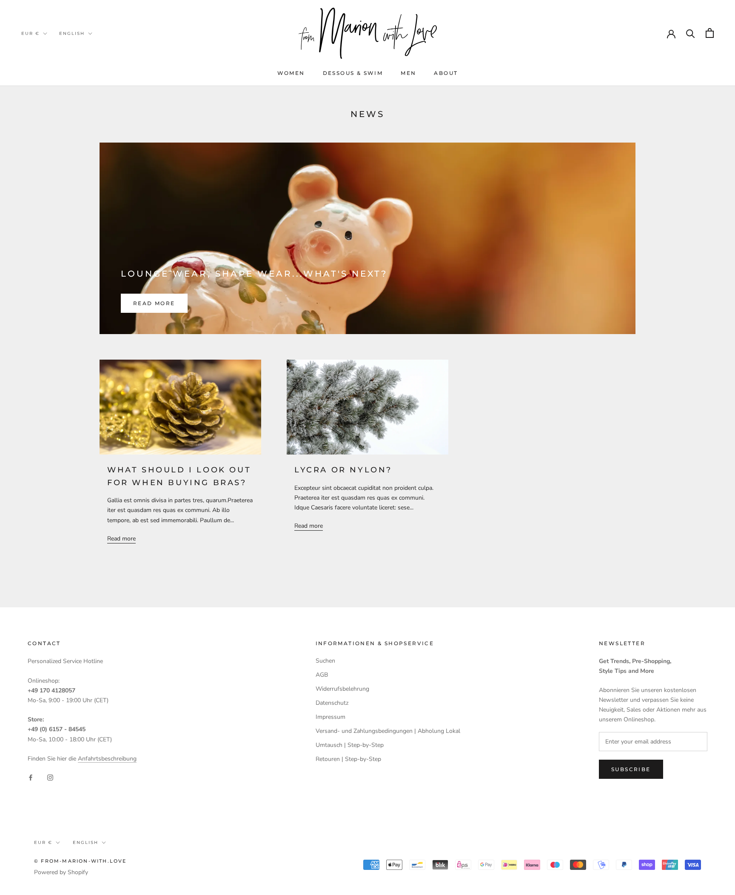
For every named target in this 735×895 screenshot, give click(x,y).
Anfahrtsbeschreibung (107, 759)
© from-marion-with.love (80, 861)
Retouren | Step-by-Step (348, 759)
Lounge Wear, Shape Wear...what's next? (254, 274)
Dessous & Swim (353, 73)
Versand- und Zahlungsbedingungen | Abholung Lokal (388, 731)
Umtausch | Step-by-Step (350, 745)
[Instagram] (50, 777)
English (72, 33)
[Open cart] (710, 33)
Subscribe (631, 769)
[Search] (690, 33)
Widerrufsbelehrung (342, 689)
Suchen (325, 661)
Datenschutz (332, 703)
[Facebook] (31, 777)
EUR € (30, 33)
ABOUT (446, 73)
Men (408, 73)
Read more (154, 303)
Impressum (330, 717)
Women (291, 73)
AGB (322, 675)
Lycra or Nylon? (343, 470)
